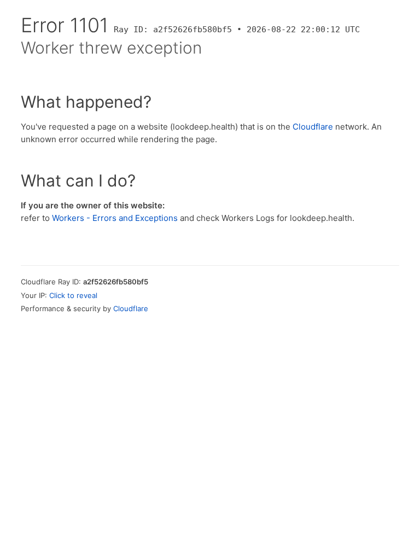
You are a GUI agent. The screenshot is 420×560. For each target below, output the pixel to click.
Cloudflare (313, 126)
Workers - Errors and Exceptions (115, 218)
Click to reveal (73, 295)
